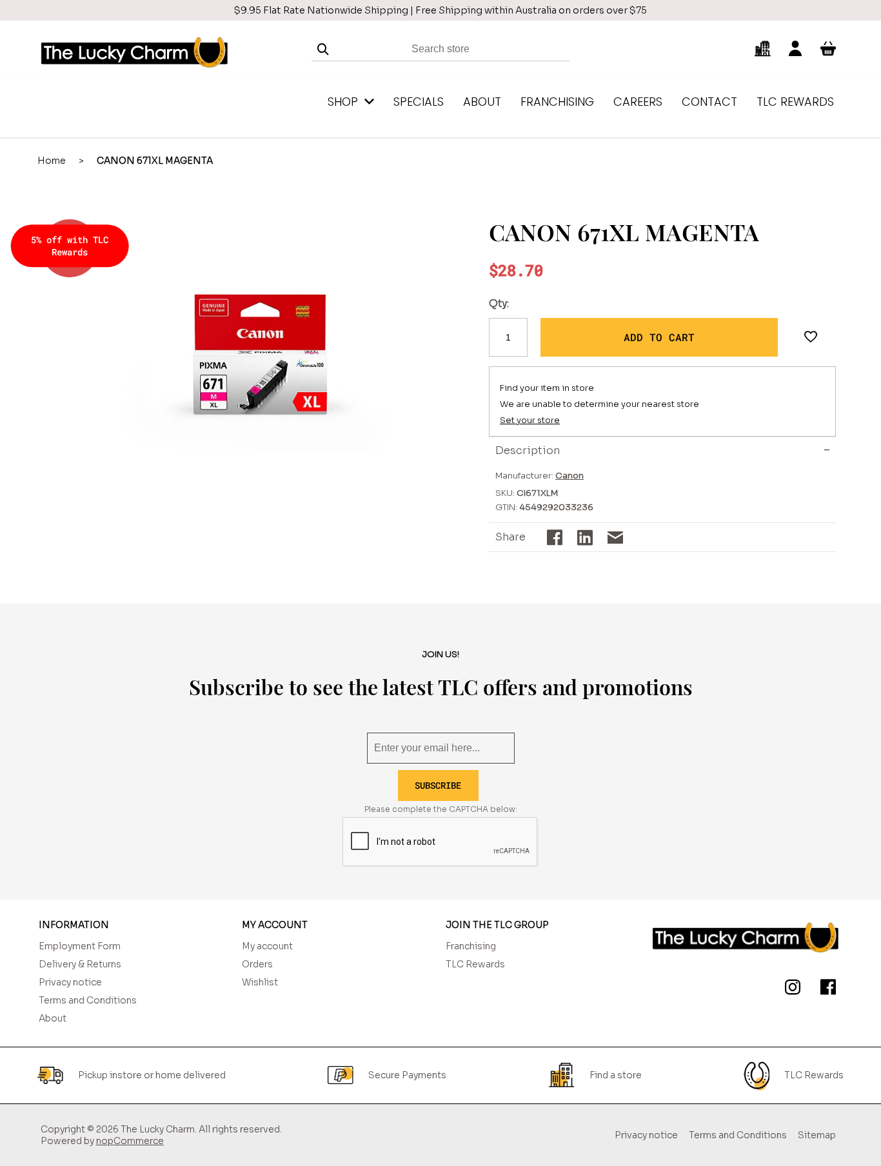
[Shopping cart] (828, 49)
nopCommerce (130, 1141)
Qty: (499, 303)
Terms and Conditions (88, 1000)
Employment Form (80, 946)
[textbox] (440, 49)
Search (323, 49)
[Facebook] (825, 989)
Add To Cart (659, 337)
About (52, 1018)
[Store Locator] (762, 49)
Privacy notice (70, 982)
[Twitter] (790, 989)
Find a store (615, 1075)
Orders (257, 964)
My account (267, 946)
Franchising (471, 946)
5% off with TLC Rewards (69, 245)
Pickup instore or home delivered (152, 1075)
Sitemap (817, 1135)
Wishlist (260, 982)
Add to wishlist (811, 337)
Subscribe (438, 785)
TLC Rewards (475, 964)
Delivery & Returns (80, 964)
